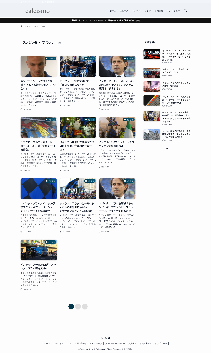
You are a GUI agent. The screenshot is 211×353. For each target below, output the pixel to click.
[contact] (109, 338)
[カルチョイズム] (37, 10)
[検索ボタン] (185, 10)
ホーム (47, 343)
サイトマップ (96, 343)
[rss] (105, 338)
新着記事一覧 (145, 343)
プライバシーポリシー (115, 343)
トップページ (161, 343)
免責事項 (132, 343)
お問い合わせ (81, 343)
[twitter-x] (101, 338)
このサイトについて (62, 343)
